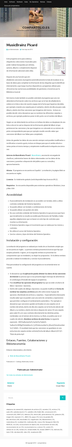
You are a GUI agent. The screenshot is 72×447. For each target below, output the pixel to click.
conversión (11, 414)
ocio (16, 424)
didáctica (28, 414)
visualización (36, 432)
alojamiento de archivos (33, 409)
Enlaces (49, 2)
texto (9, 432)
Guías (26, 2)
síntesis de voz (12, 429)
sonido (49, 427)
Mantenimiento (48, 419)
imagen (10, 417)
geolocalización (48, 414)
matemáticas (11, 422)
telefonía (58, 429)
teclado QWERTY (46, 429)
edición (37, 414)
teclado (23, 429)
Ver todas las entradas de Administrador (19, 375)
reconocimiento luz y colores (34, 427)
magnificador (36, 419)
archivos (56, 409)
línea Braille (25, 419)
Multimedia (25, 361)
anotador (47, 409)
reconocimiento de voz (15, 427)
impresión (19, 417)
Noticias (42, 2)
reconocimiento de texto (49, 424)
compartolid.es (36, 28)
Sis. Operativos (34, 2)
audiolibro (32, 412)
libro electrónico (12, 419)
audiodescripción (20, 412)
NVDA (9, 424)
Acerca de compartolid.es (12, 5)
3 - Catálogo (17, 361)
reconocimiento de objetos (29, 424)
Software (12, 2)
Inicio (5, 2)
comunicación (50, 412)
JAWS (27, 417)
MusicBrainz (36, 155)
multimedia (32, 422)
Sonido (31, 361)
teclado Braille (33, 429)
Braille (40, 412)
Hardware (20, 2)
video (27, 432)
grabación (59, 414)
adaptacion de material (14, 409)
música (41, 422)
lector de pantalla (46, 417)
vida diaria (18, 432)
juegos (35, 417)
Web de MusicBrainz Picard (20, 356)
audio (9, 412)
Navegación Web (52, 422)
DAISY (20, 414)
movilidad (22, 422)
